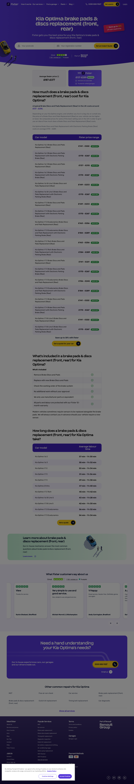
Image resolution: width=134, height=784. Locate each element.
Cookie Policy (51, 771)
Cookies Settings (47, 776)
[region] (38, 772)
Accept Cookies (65, 776)
